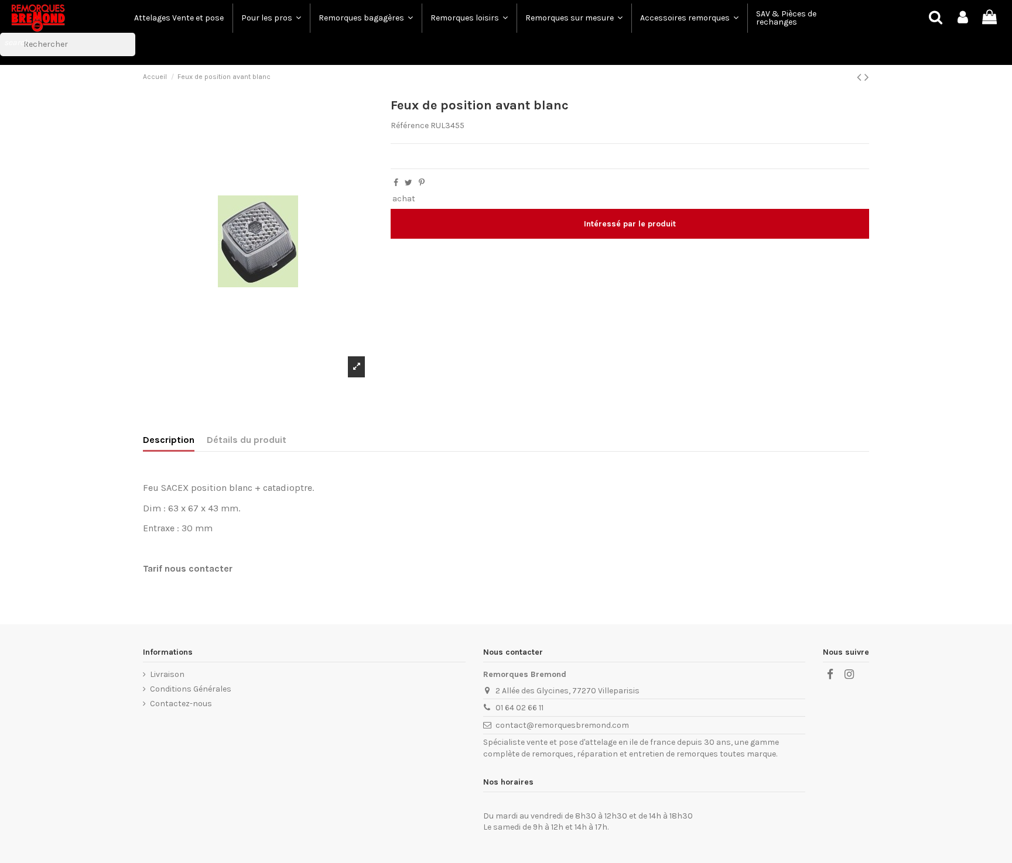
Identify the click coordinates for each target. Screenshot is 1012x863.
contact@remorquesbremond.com (562, 725)
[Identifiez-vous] (962, 18)
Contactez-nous (181, 704)
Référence (410, 125)
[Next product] (866, 77)
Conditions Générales (190, 689)
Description (168, 439)
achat (403, 199)
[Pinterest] (422, 183)
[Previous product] (860, 77)
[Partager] (396, 183)
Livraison (167, 674)
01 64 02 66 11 (519, 708)
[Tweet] (408, 183)
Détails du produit (246, 439)
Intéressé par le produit (630, 224)
